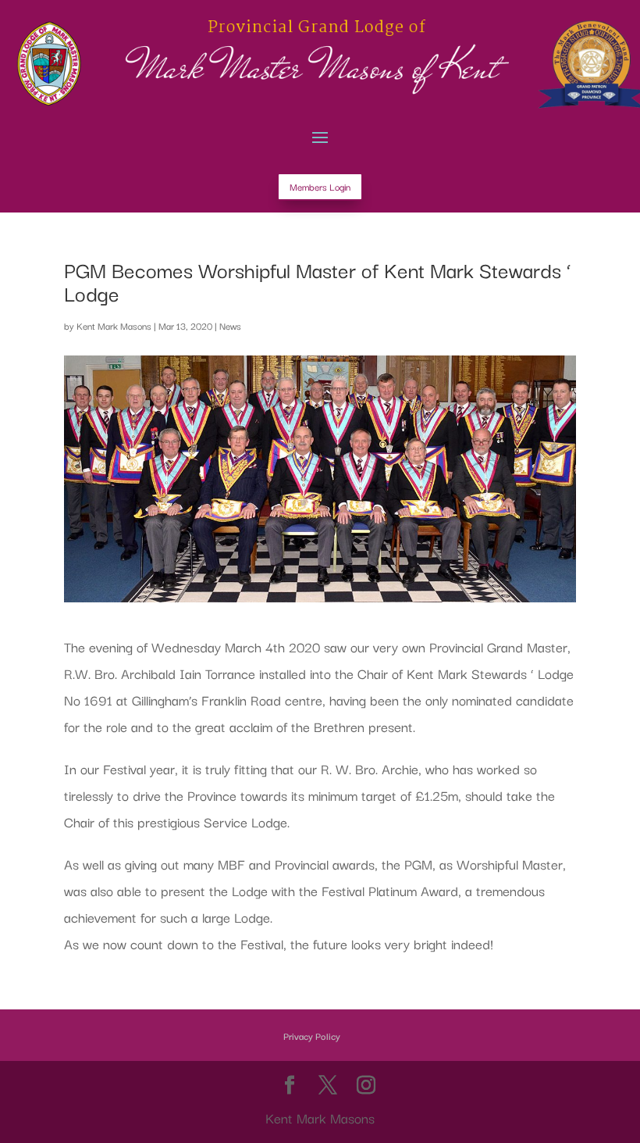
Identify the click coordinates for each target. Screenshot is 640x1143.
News (230, 325)
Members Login (320, 186)
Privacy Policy (311, 1035)
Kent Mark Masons (113, 325)
